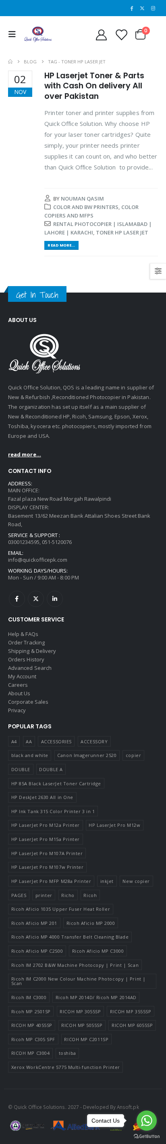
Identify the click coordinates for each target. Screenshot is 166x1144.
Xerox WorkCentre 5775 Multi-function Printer (65, 1067)
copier (133, 755)
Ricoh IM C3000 (29, 997)
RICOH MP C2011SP (86, 1039)
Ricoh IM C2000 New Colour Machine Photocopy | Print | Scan (78, 981)
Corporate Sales (28, 701)
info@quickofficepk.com (37, 559)
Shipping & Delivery (32, 651)
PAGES (19, 895)
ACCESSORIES (56, 741)
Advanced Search (30, 667)
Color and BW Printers (85, 207)
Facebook (17, 599)
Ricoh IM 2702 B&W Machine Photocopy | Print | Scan (75, 965)
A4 (14, 741)
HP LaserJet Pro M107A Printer (47, 853)
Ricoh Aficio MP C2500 (37, 951)
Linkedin (55, 599)
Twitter (36, 599)
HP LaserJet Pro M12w (114, 825)
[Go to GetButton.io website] (147, 1136)
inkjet (107, 881)
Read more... (61, 245)
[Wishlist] (120, 34)
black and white (29, 755)
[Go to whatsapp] (147, 1121)
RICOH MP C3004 (30, 1053)
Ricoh (90, 895)
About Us (19, 693)
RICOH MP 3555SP (130, 1011)
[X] (142, 8)
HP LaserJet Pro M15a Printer (45, 839)
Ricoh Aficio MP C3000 (98, 951)
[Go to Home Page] (10, 61)
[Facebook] (132, 8)
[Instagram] (153, 8)
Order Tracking (26, 642)
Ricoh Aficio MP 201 (34, 923)
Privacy (17, 710)
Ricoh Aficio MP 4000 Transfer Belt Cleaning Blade (70, 937)
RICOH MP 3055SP (80, 1011)
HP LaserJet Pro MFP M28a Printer (51, 881)
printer (43, 895)
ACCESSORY (94, 741)
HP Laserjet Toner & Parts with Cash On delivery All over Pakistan (94, 86)
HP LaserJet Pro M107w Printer (47, 867)
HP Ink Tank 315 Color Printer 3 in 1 (53, 811)
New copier (136, 881)
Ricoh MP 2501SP (31, 1011)
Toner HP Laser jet (122, 232)
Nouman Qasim (82, 198)
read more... (24, 454)
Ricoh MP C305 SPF (33, 1039)
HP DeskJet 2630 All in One (42, 797)
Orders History (26, 659)
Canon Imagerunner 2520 (86, 755)
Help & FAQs (23, 634)
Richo (68, 895)
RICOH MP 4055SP (31, 1025)
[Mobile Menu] (14, 34)
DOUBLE (20, 769)
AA (29, 741)
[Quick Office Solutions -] (38, 34)
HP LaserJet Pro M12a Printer (45, 825)
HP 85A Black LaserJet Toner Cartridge (56, 783)
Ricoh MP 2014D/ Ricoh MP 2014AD (96, 997)
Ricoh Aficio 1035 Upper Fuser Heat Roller (60, 909)
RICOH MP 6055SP (132, 1025)
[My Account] (101, 34)
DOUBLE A (50, 769)
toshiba (67, 1053)
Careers (18, 684)
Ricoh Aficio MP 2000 (90, 923)
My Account (22, 676)
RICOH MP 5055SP (81, 1025)
